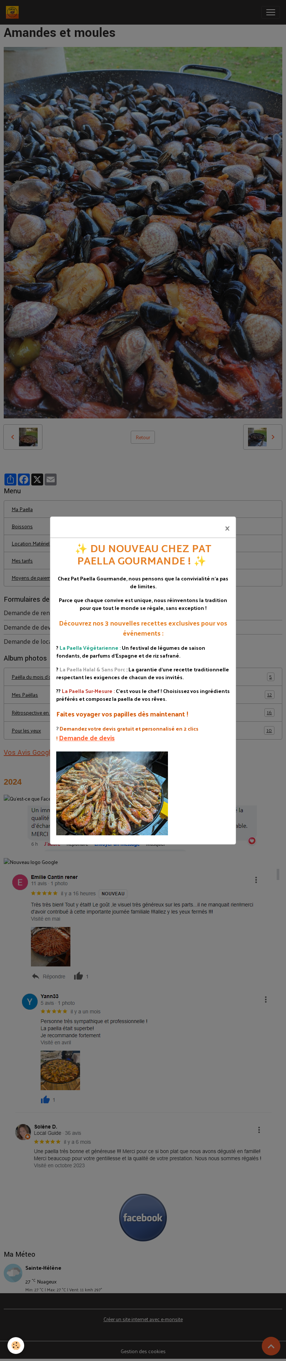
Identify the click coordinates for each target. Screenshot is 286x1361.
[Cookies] (15, 1345)
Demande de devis (87, 737)
